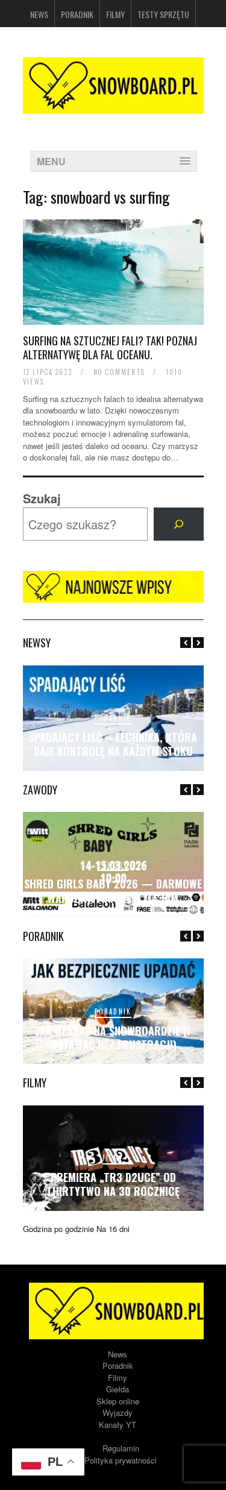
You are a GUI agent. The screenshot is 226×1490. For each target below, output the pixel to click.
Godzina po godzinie (58, 1228)
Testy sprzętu (163, 14)
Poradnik (77, 14)
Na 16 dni (113, 1228)
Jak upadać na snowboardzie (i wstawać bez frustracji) (113, 1037)
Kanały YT (117, 1424)
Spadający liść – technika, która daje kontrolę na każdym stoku (113, 744)
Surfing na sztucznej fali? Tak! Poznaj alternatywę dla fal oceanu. (110, 347)
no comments (119, 372)
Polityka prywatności (120, 1460)
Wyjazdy (117, 1412)
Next (198, 642)
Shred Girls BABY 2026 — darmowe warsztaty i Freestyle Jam (113, 890)
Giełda (117, 1389)
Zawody (113, 865)
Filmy (115, 14)
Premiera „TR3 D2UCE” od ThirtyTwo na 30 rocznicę (113, 1184)
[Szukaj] (178, 524)
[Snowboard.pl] (113, 106)
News (39, 14)
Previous (185, 642)
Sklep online (117, 1401)
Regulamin (120, 1448)
